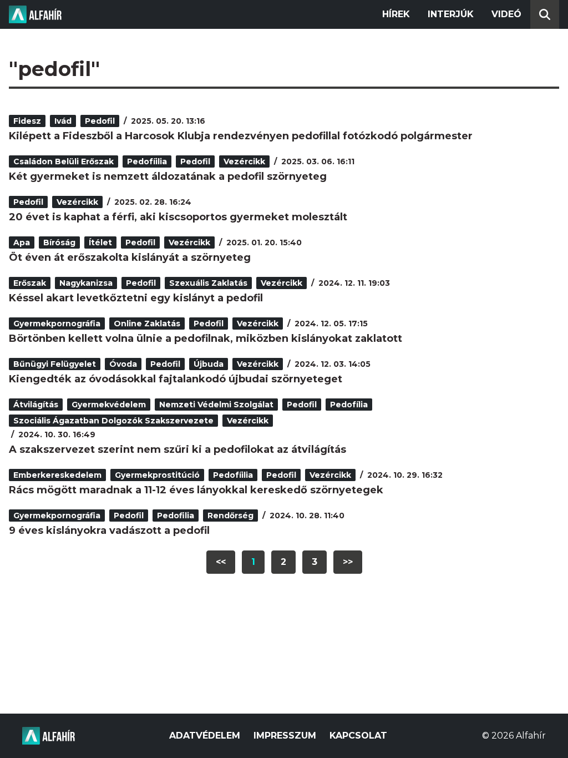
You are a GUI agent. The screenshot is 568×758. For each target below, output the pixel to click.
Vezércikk (244, 161)
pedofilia (175, 516)
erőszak (29, 283)
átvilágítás (35, 405)
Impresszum (284, 735)
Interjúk (451, 14)
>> (348, 562)
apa (21, 242)
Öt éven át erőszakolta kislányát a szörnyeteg (130, 257)
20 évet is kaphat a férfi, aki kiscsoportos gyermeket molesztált (178, 217)
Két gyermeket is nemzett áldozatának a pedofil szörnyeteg (168, 176)
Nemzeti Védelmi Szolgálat (216, 405)
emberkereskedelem (57, 475)
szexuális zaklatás (208, 283)
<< (221, 562)
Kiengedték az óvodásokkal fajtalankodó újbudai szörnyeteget (175, 379)
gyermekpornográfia (56, 324)
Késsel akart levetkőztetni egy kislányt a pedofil (136, 298)
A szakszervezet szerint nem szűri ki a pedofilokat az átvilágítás (177, 449)
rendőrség (230, 516)
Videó (506, 14)
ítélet (100, 242)
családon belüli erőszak (63, 161)
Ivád (63, 121)
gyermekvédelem (109, 405)
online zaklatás (147, 324)
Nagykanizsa (86, 283)
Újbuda (209, 364)
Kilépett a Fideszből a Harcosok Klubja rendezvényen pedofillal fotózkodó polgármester (241, 136)
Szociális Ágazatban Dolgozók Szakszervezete (113, 421)
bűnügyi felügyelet (54, 364)
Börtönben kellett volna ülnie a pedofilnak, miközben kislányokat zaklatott (205, 338)
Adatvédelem (204, 735)
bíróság (59, 242)
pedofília (349, 405)
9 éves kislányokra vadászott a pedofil (109, 530)
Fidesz (27, 121)
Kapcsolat (358, 735)
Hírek (396, 14)
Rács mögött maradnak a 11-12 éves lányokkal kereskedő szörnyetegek (196, 490)
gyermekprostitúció (157, 475)
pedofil (100, 121)
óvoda (123, 364)
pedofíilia (147, 161)
